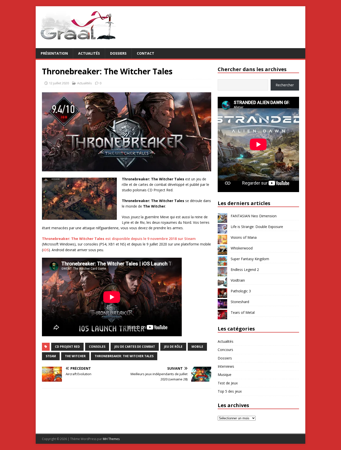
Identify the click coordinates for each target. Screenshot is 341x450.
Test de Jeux (228, 383)
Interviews (226, 366)
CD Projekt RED (67, 346)
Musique (224, 374)
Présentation (54, 53)
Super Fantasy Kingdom (250, 258)
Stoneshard (240, 301)
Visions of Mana (244, 237)
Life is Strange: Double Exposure (257, 226)
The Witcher (75, 356)
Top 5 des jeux (230, 391)
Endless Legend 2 (245, 269)
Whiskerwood (242, 248)
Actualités (89, 53)
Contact (145, 53)
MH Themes (111, 439)
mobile (197, 346)
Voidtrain (238, 280)
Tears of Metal (243, 312)
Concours (225, 349)
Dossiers (118, 53)
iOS (46, 249)
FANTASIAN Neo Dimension (254, 216)
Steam (51, 356)
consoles (97, 346)
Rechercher (285, 85)
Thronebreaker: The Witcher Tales (124, 356)
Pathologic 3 (241, 291)
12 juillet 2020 (59, 83)
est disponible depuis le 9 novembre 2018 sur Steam (119, 238)
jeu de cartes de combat (134, 346)
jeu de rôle (173, 346)
